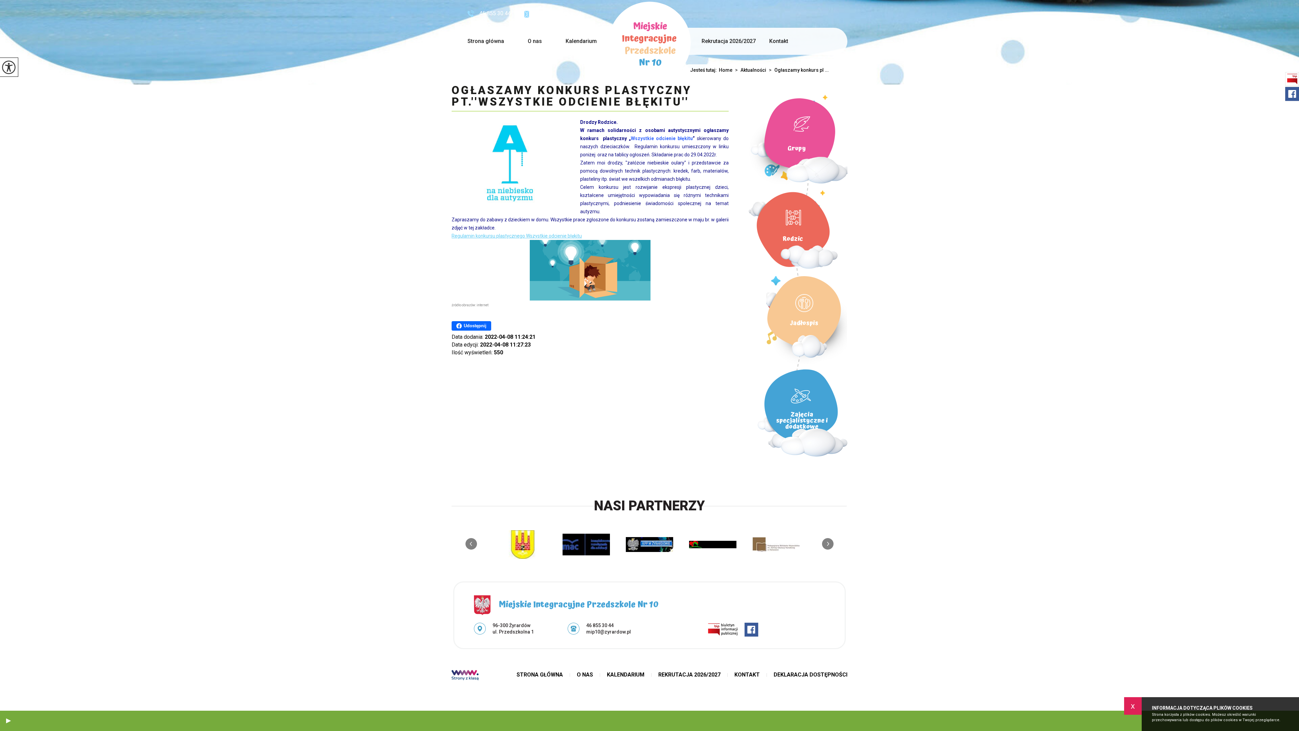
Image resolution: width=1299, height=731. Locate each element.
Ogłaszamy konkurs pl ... (799, 70)
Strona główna (486, 41)
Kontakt (778, 41)
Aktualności (750, 70)
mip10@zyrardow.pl (557, 13)
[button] (8, 721)
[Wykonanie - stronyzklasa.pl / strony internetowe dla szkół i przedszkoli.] (465, 676)
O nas (535, 41)
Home (725, 70)
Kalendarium (581, 41)
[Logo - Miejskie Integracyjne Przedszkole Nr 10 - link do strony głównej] (650, 43)
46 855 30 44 (495, 13)
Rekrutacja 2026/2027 (729, 41)
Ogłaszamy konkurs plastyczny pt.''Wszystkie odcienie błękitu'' (571, 96)
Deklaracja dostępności (810, 675)
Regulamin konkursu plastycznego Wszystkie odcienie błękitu (517, 236)
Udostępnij (475, 325)
